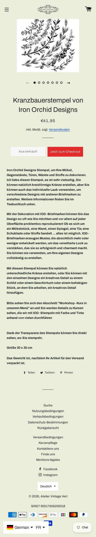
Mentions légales (48, 459)
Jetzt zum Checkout (65, 151)
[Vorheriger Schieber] (27, 83)
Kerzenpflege (48, 443)
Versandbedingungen (48, 437)
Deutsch (46, 486)
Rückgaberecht (48, 428)
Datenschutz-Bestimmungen (48, 422)
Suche (48, 405)
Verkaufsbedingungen (48, 416)
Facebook (50, 469)
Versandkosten (59, 129)
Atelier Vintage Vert (54, 496)
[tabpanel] (48, 45)
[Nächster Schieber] (68, 83)
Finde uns (48, 454)
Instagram (50, 475)
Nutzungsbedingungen (48, 411)
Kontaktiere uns (48, 448)
